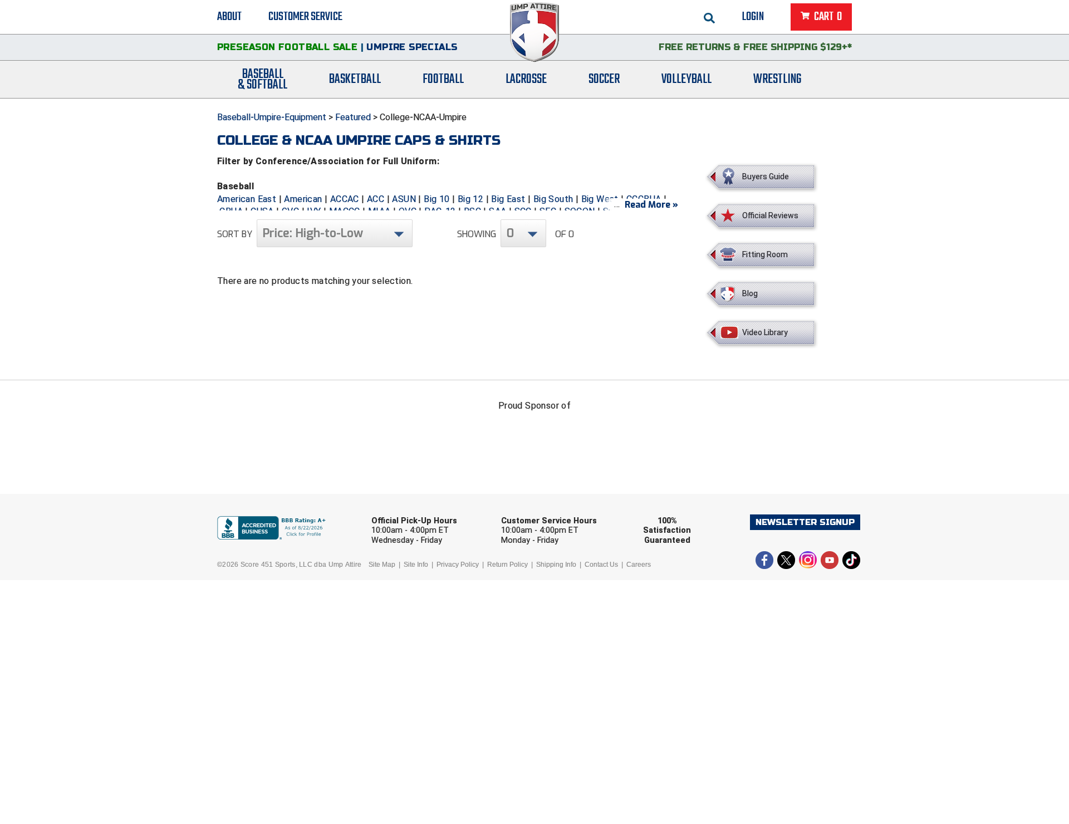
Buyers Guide (765, 176)
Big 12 (470, 199)
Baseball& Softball (262, 79)
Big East (508, 199)
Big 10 (436, 199)
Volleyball (686, 79)
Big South (553, 199)
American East (246, 199)
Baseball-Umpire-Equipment (271, 117)
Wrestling (777, 79)
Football (443, 79)
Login (753, 16)
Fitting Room (765, 254)
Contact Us (601, 564)
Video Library (765, 332)
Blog (750, 293)
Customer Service (305, 16)
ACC (375, 199)
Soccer (604, 79)
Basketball (355, 79)
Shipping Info (556, 564)
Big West (600, 199)
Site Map (382, 564)
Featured (353, 117)
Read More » (651, 204)
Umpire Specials (411, 47)
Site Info (416, 564)
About (229, 16)
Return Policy (507, 564)
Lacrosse (526, 79)
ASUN (404, 199)
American (303, 199)
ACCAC (344, 199)
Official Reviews (770, 215)
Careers (638, 564)
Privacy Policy (458, 564)
